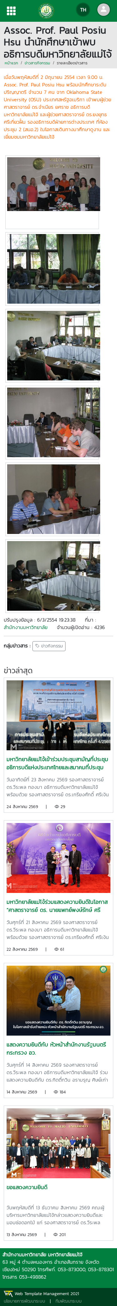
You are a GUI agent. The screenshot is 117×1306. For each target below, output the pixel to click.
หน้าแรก (11, 63)
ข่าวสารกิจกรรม (37, 63)
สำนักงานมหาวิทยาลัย (25, 627)
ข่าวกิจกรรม (51, 646)
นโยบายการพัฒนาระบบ (24, 1301)
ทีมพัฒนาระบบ (69, 1301)
